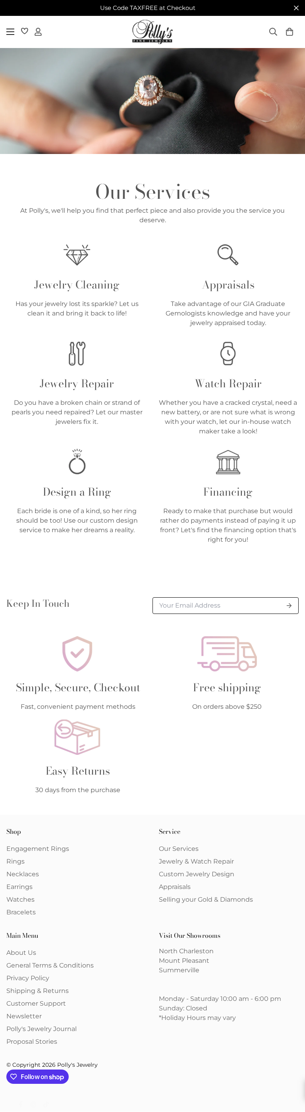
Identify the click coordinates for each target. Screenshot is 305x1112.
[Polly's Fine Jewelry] (152, 32)
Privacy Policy (27, 978)
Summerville (179, 970)
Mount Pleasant (184, 960)
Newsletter (24, 1016)
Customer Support (36, 1003)
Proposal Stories (31, 1041)
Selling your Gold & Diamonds (206, 899)
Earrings (19, 887)
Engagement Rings (37, 848)
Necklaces (22, 874)
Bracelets (21, 912)
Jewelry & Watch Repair (196, 861)
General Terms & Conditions (50, 965)
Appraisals (175, 887)
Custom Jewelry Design (196, 874)
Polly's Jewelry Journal (41, 1029)
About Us (21, 952)
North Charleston (186, 951)
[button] (289, 32)
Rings (15, 861)
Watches (20, 899)
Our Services (179, 848)
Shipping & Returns (37, 991)
